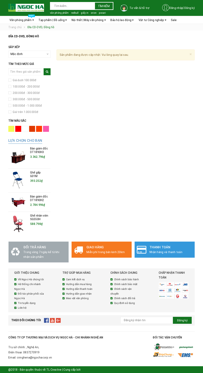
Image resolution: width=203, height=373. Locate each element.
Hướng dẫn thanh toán (79, 288)
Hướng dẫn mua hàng (79, 284)
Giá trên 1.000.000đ (25, 112)
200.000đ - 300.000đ (26, 92)
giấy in (84, 13)
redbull (75, 13)
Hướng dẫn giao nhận (79, 293)
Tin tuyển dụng (27, 303)
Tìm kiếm (104, 6)
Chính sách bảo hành (126, 279)
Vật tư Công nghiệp (152, 20)
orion (94, 13)
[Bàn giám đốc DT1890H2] (18, 202)
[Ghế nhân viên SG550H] (18, 224)
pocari (102, 13)
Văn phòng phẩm (22, 19)
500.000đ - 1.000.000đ (27, 105)
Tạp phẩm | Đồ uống (51, 20)
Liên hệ (22, 307)
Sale (174, 20)
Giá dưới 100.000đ (24, 80)
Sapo (84, 369)
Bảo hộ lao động (121, 20)
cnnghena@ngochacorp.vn (34, 357)
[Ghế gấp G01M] (18, 181)
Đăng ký (189, 8)
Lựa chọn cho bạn (25, 140)
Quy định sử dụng (124, 303)
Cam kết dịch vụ (75, 279)
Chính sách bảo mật (126, 284)
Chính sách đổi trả (124, 298)
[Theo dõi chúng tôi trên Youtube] (52, 320)
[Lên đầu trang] (196, 361)
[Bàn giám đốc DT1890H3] (18, 157)
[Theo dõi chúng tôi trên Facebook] (46, 320)
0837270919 (31, 352)
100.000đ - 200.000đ (26, 86)
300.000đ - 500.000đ (26, 99)
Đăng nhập (176, 8)
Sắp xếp (14, 47)
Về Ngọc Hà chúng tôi (31, 279)
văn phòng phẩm (59, 13)
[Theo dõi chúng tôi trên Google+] (58, 320)
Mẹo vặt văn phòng (77, 298)
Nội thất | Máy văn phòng (88, 20)
